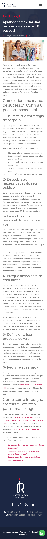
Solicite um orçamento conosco (26, 429)
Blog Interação (12, 16)
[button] (40, 4)
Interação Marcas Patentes (23, 417)
